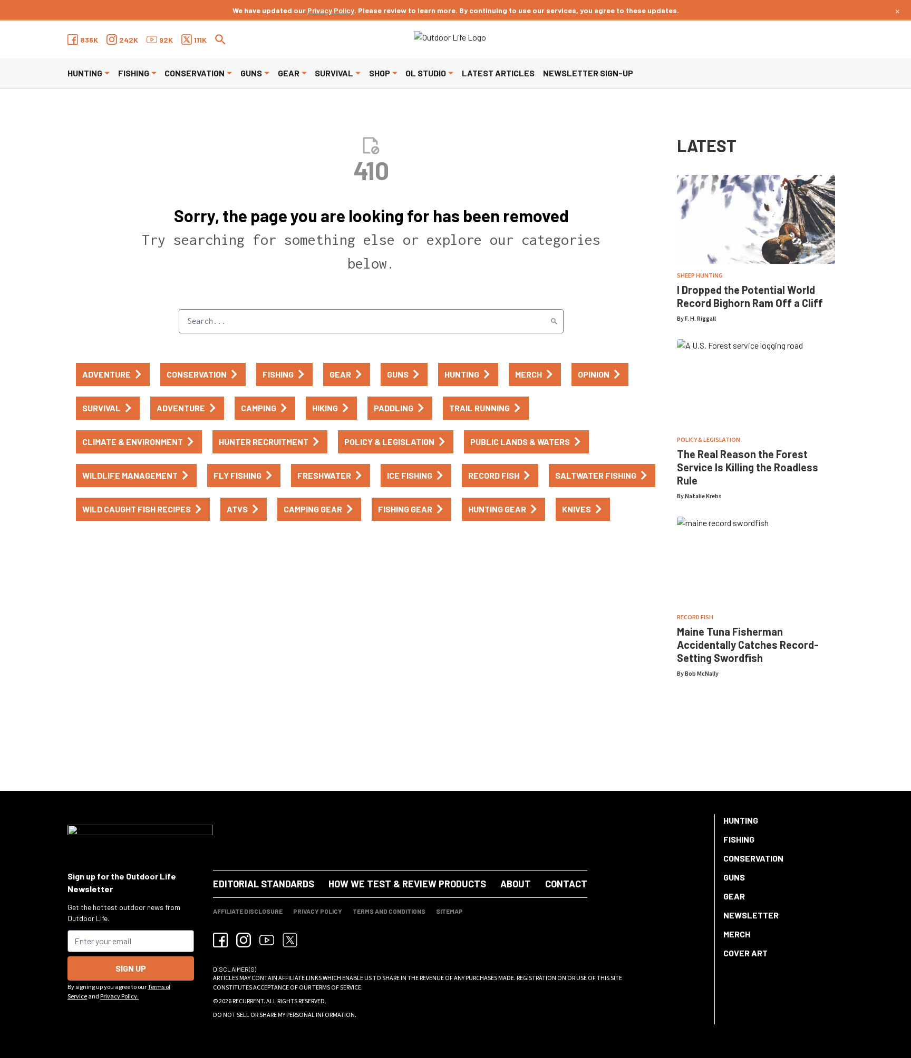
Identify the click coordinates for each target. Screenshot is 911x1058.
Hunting (84, 73)
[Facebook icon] (220, 940)
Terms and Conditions (389, 911)
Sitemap (449, 911)
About (515, 883)
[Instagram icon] (243, 940)
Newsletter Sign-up (588, 73)
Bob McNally (702, 673)
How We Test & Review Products (407, 883)
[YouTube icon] (266, 940)
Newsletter (751, 915)
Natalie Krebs (703, 496)
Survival (334, 73)
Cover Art (745, 953)
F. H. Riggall (700, 318)
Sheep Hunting (700, 275)
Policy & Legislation (708, 440)
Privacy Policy (330, 10)
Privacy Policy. (119, 996)
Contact (566, 883)
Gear (288, 73)
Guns (251, 73)
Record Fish (695, 617)
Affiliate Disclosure (248, 911)
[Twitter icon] (290, 940)
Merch (736, 934)
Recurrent (248, 1001)
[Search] (554, 321)
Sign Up (130, 968)
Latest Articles (498, 73)
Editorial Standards (263, 883)
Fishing (133, 73)
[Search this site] (220, 39)
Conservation (194, 73)
